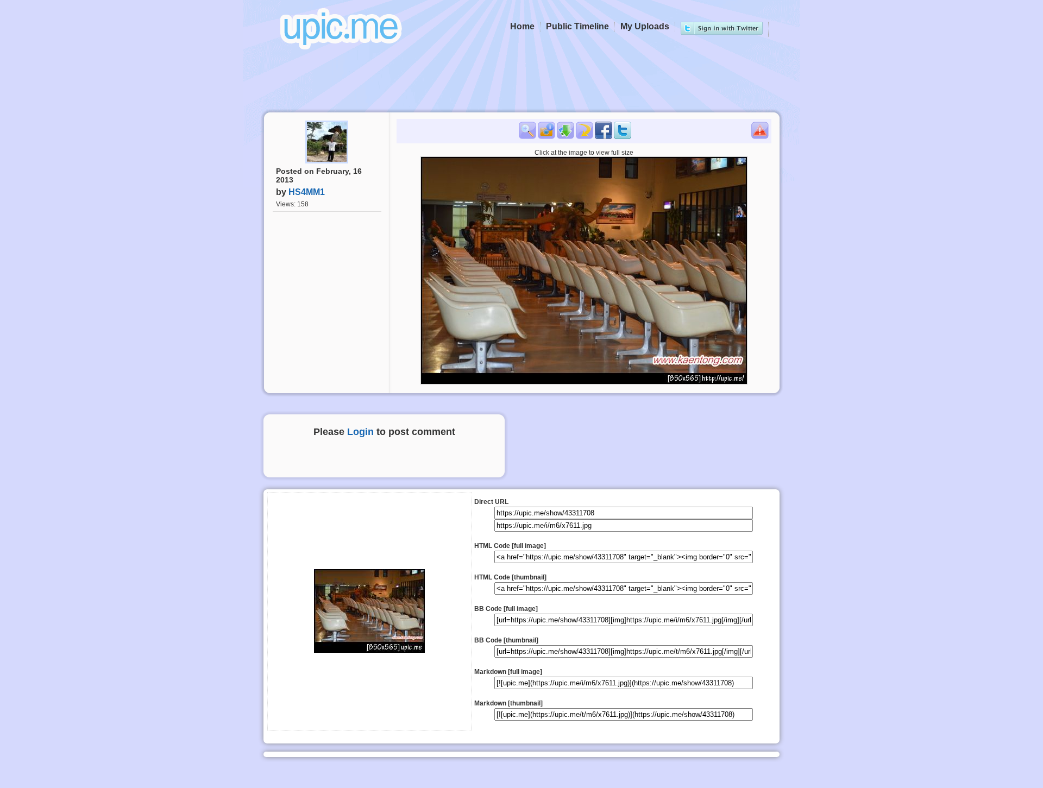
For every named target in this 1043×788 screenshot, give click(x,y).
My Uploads (644, 26)
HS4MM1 (306, 192)
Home (522, 26)
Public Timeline (577, 26)
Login (360, 431)
